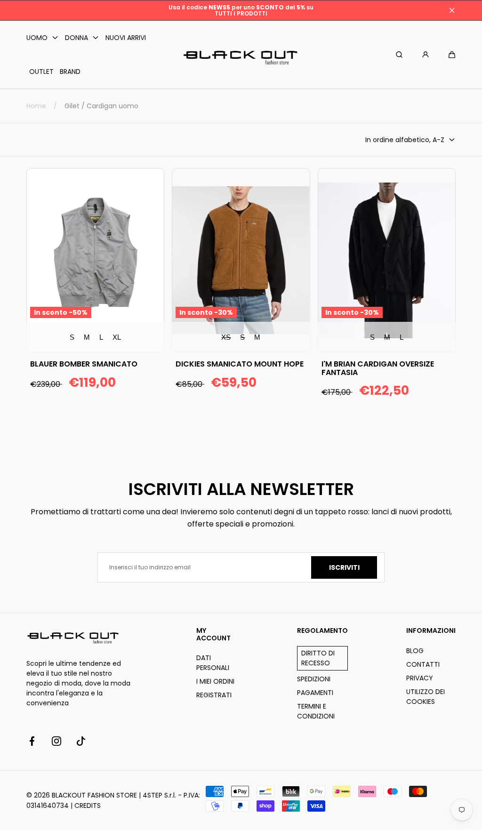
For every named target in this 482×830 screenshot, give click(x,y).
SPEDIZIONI (313, 679)
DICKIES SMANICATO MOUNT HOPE (240, 364)
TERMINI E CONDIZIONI (316, 711)
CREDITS (87, 805)
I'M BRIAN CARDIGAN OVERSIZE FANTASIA (377, 368)
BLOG (415, 650)
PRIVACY (419, 678)
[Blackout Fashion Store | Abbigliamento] (241, 54)
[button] (452, 54)
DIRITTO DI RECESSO (318, 658)
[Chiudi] (452, 10)
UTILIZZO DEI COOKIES (425, 696)
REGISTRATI (214, 695)
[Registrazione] (425, 54)
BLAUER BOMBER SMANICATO (83, 364)
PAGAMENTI (315, 692)
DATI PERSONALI (212, 662)
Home (36, 106)
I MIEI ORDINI (215, 681)
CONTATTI (423, 664)
